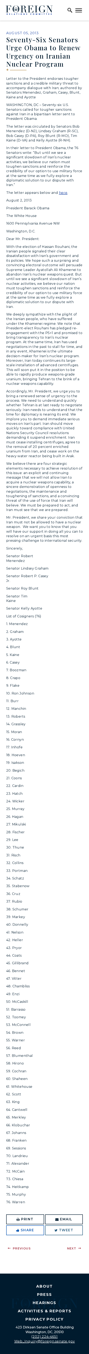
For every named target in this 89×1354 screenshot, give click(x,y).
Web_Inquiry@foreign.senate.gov (44, 1341)
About (44, 1286)
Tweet (66, 1230)
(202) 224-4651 (44, 1337)
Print (27, 1219)
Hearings (44, 1303)
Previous (22, 1248)
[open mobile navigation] (79, 10)
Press (44, 1294)
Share (27, 1230)
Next (71, 1248)
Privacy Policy (44, 1319)
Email (66, 1219)
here (63, 193)
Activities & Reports (44, 1311)
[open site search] (70, 10)
